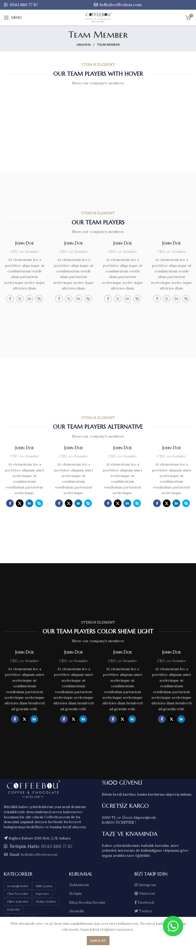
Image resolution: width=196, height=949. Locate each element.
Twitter (145, 911)
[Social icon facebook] (10, 298)
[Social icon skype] (39, 298)
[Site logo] (98, 17)
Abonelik (76, 911)
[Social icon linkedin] (29, 298)
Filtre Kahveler (18, 901)
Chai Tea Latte (17, 893)
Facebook (145, 902)
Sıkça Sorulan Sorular (87, 902)
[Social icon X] (19, 298)
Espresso (42, 893)
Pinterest (146, 893)
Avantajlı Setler (18, 886)
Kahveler (13, 909)
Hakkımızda (79, 884)
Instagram (147, 884)
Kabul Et (98, 940)
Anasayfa (84, 44)
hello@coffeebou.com (120, 4)
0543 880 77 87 (23, 4)
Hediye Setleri (46, 901)
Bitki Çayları (44, 886)
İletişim (75, 893)
